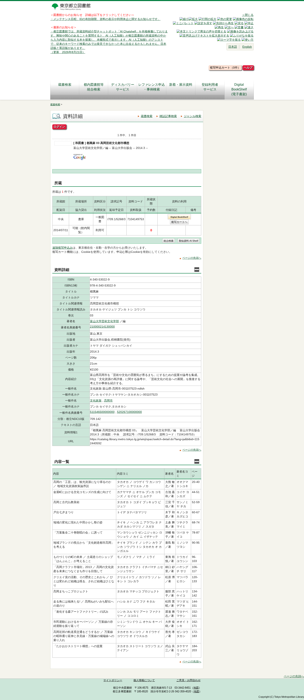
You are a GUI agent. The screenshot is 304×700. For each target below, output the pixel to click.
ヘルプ (248, 67)
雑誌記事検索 (168, 116)
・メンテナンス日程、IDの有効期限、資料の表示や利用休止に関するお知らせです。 (105, 19)
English (247, 46)
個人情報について (144, 680)
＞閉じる (248, 15)
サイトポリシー (112, 680)
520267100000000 (129, 412)
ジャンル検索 (192, 116)
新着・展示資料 (180, 84)
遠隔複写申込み (62, 247)
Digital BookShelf (179, 217)
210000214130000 (102, 326)
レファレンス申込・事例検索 (151, 87)
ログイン (59, 126)
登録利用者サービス (210, 87)
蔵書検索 (64, 84)
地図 (196, 687)
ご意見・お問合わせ (188, 680)
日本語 (232, 46)
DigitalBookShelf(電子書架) (239, 89)
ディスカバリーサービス (122, 87)
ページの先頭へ (191, 257)
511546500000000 (102, 412)
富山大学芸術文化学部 (104, 321)
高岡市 (108, 400)
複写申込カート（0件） (225, 67)
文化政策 (96, 400)
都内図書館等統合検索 (94, 87)
